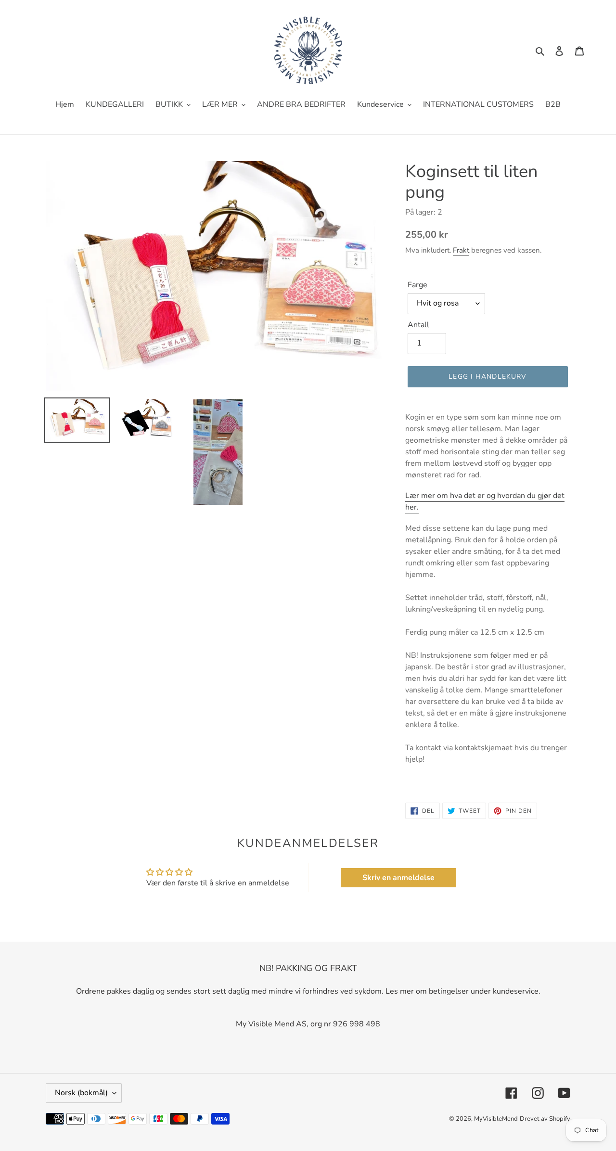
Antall (418, 325)
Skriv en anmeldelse (398, 877)
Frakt (461, 250)
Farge (417, 285)
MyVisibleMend (496, 1118)
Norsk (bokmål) (81, 1092)
